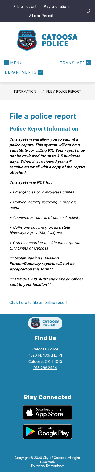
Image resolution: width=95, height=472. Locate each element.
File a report (24, 6)
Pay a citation (56, 6)
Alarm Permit (41, 15)
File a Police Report (63, 91)
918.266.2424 (45, 367)
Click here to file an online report (38, 302)
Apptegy (57, 465)
